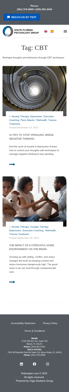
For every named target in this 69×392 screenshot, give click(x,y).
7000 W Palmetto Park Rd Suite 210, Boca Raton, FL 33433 (35, 352)
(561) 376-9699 (25, 9)
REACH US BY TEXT (23, 17)
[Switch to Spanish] (52, 31)
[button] (65, 31)
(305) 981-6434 (44, 9)
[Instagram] (48, 364)
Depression (36, 116)
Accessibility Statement (23, 323)
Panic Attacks (28, 120)
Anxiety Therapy (20, 116)
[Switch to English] (46, 31)
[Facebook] (34, 364)
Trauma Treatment (19, 234)
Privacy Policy (50, 323)
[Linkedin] (21, 364)
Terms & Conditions (34, 330)
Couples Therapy (39, 226)
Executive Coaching (33, 230)
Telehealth (41, 120)
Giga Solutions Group (41, 380)
